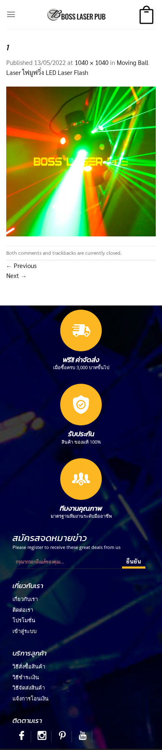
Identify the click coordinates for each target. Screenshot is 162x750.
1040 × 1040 (91, 62)
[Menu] (11, 14)
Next (16, 275)
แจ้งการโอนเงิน (30, 698)
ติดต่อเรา (22, 609)
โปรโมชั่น (23, 620)
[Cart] (146, 14)
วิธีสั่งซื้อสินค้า (28, 666)
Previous (21, 265)
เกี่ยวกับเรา (25, 599)
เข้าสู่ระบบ (24, 631)
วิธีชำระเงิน (25, 677)
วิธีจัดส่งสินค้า (28, 687)
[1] (81, 160)
